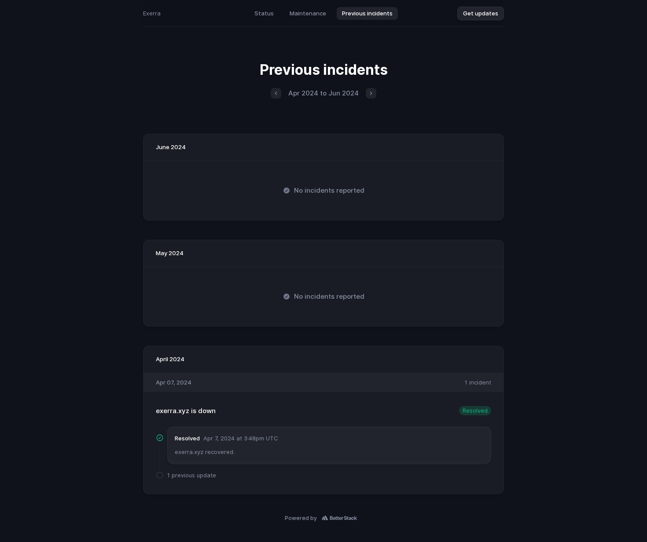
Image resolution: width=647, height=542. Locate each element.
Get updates (480, 13)
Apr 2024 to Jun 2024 (323, 93)
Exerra (152, 13)
